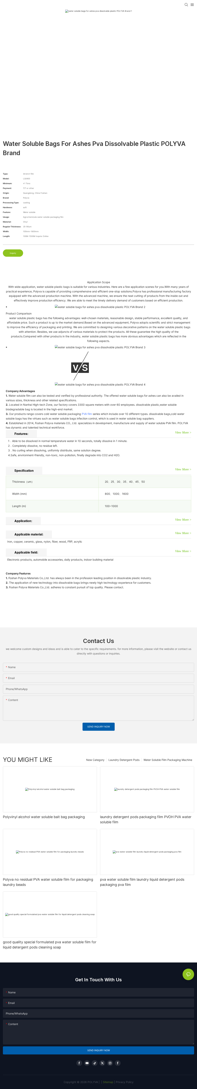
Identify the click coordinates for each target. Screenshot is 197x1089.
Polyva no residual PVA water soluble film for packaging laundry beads (48, 882)
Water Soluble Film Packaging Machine (168, 759)
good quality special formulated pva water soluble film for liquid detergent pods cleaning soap (49, 944)
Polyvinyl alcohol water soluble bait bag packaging (44, 817)
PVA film (87, 413)
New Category (95, 759)
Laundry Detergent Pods (124, 759)
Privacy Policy (125, 1082)
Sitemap (107, 1082)
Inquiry (13, 253)
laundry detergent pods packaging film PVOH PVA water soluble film (145, 819)
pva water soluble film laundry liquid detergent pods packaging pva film (142, 882)
